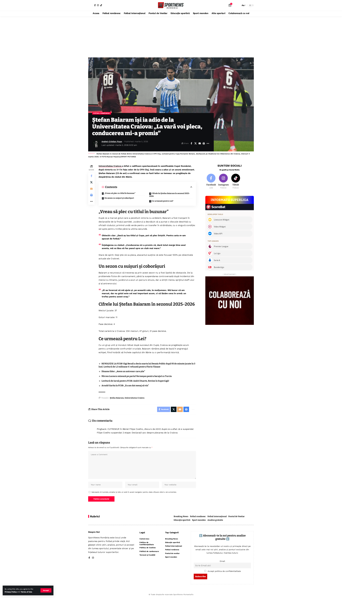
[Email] (199, 143)
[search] (238, 5)
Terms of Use (26, 592)
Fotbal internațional (217, 516)
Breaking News (181, 516)
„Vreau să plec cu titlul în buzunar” (119, 193)
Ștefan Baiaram (117, 398)
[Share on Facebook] (191, 143)
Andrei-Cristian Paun (112, 141)
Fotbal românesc (101, 113)
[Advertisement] (171, 36)
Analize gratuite (215, 520)
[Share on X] (195, 143)
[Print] (204, 143)
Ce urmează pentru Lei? (162, 201)
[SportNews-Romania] (171, 5)
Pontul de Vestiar (236, 516)
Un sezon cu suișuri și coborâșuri (119, 198)
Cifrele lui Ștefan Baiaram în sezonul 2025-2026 (169, 194)
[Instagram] (98, 5)
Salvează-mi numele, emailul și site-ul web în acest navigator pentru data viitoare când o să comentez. (134, 492)
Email (222, 561)
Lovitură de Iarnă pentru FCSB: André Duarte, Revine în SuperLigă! (135, 381)
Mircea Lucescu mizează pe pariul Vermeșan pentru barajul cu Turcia (137, 376)
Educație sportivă (182, 520)
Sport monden (199, 520)
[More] (208, 143)
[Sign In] (90, 5)
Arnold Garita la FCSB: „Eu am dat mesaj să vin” (125, 385)
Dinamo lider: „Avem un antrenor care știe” (123, 371)
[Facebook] (95, 5)
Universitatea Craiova (110, 166)
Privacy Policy (11, 592)
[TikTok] (101, 5)
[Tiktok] (236, 181)
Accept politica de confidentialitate (224, 571)
